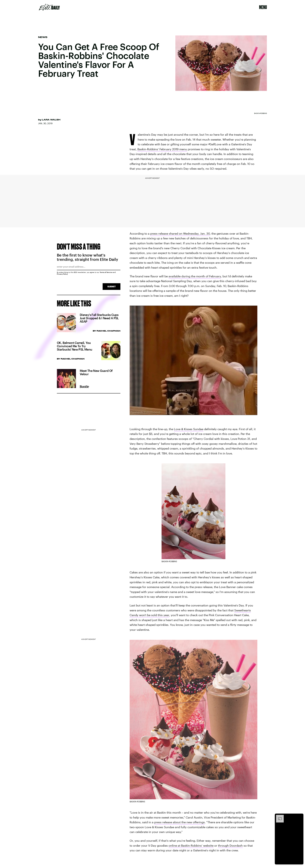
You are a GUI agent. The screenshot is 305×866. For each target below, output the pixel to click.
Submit (111, 286)
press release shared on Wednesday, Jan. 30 (180, 233)
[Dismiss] (299, 816)
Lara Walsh (51, 119)
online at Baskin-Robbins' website (191, 845)
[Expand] (278, 816)
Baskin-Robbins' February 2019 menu (162, 149)
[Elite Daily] (49, 7)
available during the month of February (195, 276)
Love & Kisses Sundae (188, 429)
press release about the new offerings (179, 822)
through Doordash (230, 845)
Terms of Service (106, 272)
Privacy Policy (62, 274)
